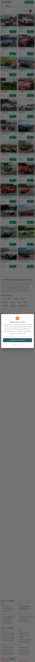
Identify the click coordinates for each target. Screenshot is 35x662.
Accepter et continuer (17, 340)
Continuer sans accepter (17, 344)
